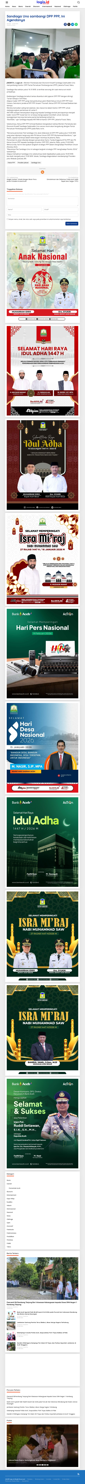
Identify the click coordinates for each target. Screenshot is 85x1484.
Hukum (9, 1205)
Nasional (10, 1212)
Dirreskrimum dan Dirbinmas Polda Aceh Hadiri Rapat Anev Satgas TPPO (62, 179)
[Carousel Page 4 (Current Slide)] (45, 1464)
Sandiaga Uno (36, 163)
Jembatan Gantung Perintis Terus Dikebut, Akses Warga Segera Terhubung (43, 1322)
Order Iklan (65, 1479)
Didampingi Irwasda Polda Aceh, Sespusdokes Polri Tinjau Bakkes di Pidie (42, 1333)
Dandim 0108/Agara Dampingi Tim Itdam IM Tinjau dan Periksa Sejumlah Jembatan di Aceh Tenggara (46, 1344)
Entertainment (11, 1195)
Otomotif (10, 1226)
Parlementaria (11, 1233)
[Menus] (6, 2)
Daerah (9, 1184)
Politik (13, 25)
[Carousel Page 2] (40, 1464)
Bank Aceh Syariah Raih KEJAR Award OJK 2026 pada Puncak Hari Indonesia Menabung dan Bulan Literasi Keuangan (47, 1313)
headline (9, 25)
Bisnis (9, 1180)
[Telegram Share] (72, 24)
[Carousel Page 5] (47, 1464)
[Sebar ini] (65, 24)
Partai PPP (11, 163)
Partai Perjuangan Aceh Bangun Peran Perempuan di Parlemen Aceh (35, 1460)
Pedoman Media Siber (12, 1481)
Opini (8, 1223)
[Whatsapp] (76, 24)
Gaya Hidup (10, 1199)
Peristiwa (10, 1240)
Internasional (11, 1209)
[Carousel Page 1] (37, 1464)
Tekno (9, 1247)
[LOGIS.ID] (43, 2)
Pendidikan (10, 1236)
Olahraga (10, 1219)
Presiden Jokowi (23, 163)
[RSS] (42, 172)
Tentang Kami (39, 1479)
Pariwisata (10, 1229)
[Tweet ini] (68, 24)
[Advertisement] (42, 1370)
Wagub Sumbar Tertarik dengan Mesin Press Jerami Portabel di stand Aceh (22, 179)
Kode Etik (56, 1479)
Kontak (48, 1479)
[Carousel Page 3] (42, 1464)
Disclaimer (25, 1481)
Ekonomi (10, 1192)
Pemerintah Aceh (14, 1188)
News (9, 1216)
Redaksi (29, 1479)
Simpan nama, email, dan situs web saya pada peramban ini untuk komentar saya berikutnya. (39, 219)
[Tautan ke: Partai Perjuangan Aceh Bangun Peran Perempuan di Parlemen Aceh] (42, 1445)
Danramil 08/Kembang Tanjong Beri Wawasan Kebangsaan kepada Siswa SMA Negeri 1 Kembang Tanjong (42, 1303)
